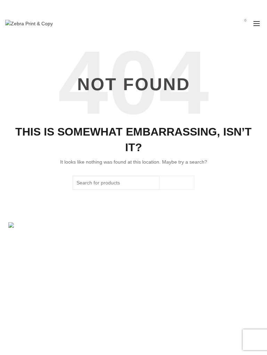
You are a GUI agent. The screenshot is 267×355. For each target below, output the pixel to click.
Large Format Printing (206, 248)
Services (104, 268)
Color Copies (196, 288)
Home (101, 248)
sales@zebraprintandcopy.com (172, 6)
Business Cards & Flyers (209, 258)
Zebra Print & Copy (121, 339)
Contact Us (194, 298)
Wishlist (230, 20)
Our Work (105, 288)
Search (177, 182)
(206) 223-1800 (31, 273)
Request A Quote (113, 278)
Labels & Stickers (201, 278)
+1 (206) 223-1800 (118, 6)
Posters (190, 268)
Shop (101, 258)
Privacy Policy (110, 308)
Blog (100, 298)
